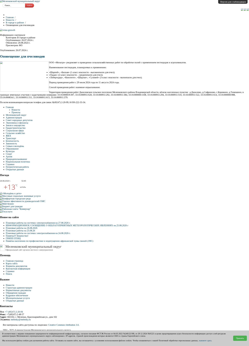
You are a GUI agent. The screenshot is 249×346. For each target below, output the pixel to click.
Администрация (14, 117)
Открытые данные (15, 169)
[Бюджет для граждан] (11, 206)
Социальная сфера (15, 130)
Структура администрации (19, 287)
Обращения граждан (16, 293)
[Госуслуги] (6, 211)
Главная (10, 107)
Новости (16, 110)
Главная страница (14, 261)
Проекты (16, 112)
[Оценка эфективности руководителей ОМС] (22, 201)
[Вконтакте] (245, 10)
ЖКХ (8, 136)
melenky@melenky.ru (21, 319)
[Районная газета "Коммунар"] (15, 209)
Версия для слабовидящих (233, 2)
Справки (10, 164)
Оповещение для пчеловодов (22, 56)
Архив (9, 156)
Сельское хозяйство (15, 133)
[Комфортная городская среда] (15, 198)
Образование (12, 148)
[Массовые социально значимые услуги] (20, 196)
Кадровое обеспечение (17, 295)
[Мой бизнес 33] (7, 204)
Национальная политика (18, 161)
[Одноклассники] (242, 10)
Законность (11, 143)
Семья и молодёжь (15, 146)
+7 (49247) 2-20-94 (14, 312)
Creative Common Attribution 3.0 (63, 325)
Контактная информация (18, 268)
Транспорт (11, 138)
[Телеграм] (248, 10)
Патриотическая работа (17, 167)
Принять (240, 338)
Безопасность (12, 141)
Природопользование (16, 159)
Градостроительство (16, 128)
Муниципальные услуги (18, 298)
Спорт (9, 154)
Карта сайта (11, 263)
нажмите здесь (205, 341)
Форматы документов (16, 266)
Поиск (9, 274)
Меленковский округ (16, 115)
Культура (10, 151)
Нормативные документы (18, 290)
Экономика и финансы (17, 123)
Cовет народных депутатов (19, 120)
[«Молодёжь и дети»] (11, 193)
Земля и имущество (15, 125)
